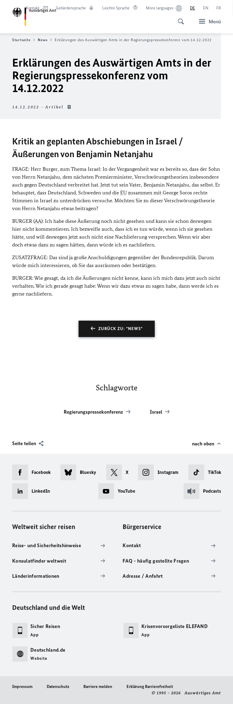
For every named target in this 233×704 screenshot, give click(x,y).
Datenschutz (58, 686)
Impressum (22, 686)
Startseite (21, 40)
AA (38, 221)
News (42, 40)
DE (192, 8)
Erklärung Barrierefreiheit (150, 686)
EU (123, 193)
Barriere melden (97, 686)
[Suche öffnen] (179, 18)
